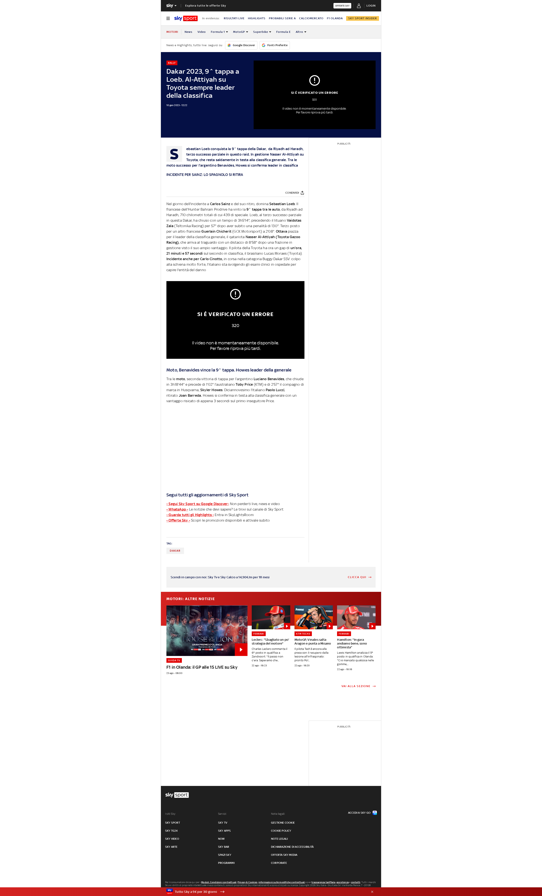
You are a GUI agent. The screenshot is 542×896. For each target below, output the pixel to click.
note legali (279, 838)
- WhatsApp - (177, 509)
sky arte (171, 846)
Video (202, 31)
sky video (172, 838)
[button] (264, 892)
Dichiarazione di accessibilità (292, 846)
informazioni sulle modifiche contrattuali (282, 882)
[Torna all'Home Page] (186, 18)
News (188, 31)
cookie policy (281, 830)
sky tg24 (171, 830)
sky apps (224, 830)
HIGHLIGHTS (256, 18)
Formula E (283, 31)
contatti (356, 882)
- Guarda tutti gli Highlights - (190, 515)
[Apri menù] (168, 18)
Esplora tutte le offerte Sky (205, 5)
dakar (175, 550)
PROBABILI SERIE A (282, 18)
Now (221, 838)
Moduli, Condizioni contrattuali (218, 882)
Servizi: (222, 813)
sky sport (172, 822)
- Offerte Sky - (178, 520)
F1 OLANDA (335, 18)
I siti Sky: (170, 813)
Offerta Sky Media (284, 854)
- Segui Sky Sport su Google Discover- (197, 504)
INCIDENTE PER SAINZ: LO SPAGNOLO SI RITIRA (204, 175)
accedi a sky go (359, 812)
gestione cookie (283, 822)
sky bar (223, 846)
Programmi (226, 862)
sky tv (222, 822)
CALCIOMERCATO (311, 18)
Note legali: (278, 813)
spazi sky (224, 854)
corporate (279, 862)
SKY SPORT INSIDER (362, 18)
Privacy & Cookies (247, 882)
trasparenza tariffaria (323, 882)
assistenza (342, 882)
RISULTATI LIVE (234, 18)
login (371, 5)
